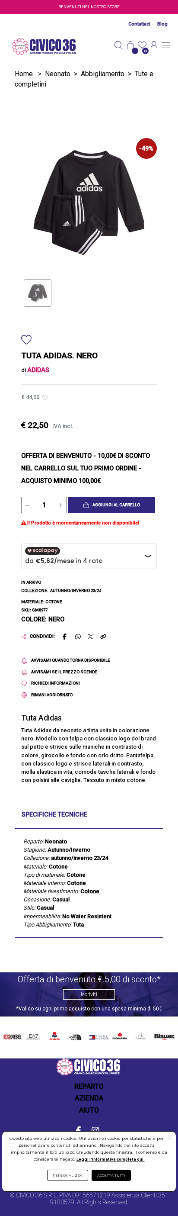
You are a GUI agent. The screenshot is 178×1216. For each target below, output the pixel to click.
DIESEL (12, 1034)
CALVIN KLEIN (140, 1036)
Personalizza (68, 1175)
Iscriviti (89, 994)
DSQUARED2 (118, 1034)
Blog (162, 24)
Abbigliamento (102, 74)
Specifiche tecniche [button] (54, 814)
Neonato (57, 74)
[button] (111, 505)
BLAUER (164, 1034)
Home (24, 74)
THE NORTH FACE (76, 1036)
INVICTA (55, 1034)
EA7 (33, 1034)
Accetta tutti (111, 1175)
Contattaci (139, 24)
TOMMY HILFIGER (98, 1036)
